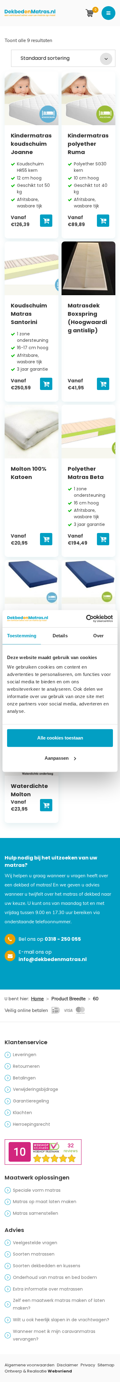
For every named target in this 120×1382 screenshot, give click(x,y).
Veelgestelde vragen (35, 1243)
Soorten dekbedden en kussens (46, 1266)
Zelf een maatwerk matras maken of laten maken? (59, 1304)
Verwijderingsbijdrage (35, 1089)
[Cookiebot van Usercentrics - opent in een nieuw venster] (86, 619)
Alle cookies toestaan (60, 737)
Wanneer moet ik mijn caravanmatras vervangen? (54, 1335)
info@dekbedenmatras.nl (52, 959)
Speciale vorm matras (37, 1190)
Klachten (22, 1113)
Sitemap (106, 1365)
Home (37, 999)
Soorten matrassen (33, 1254)
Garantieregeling (31, 1101)
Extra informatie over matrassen (48, 1289)
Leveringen (24, 1055)
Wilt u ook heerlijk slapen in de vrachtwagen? (61, 1320)
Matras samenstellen (35, 1213)
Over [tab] (98, 635)
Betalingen (24, 1078)
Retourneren (26, 1066)
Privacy (88, 1365)
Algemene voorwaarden (29, 1365)
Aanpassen (57, 758)
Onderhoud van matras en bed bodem (55, 1277)
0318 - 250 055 (63, 939)
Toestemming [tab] (21, 635)
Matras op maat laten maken (44, 1202)
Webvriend (60, 1371)
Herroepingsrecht (31, 1124)
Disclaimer (67, 1365)
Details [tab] (60, 635)
